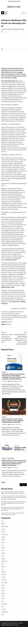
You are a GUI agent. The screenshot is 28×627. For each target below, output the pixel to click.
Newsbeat (3, 572)
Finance (3, 542)
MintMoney (15, 623)
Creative (3, 529)
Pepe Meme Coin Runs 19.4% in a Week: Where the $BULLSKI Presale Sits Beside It (12, 513)
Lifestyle (3, 558)
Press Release (10, 458)
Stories (2, 598)
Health (2, 550)
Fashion (3, 539)
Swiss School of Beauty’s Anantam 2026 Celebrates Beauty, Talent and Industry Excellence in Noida (12, 492)
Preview (3, 585)
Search (3, 482)
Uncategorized (4, 612)
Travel (2, 606)
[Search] (25, 13)
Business (9, 322)
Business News (4, 526)
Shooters (3, 593)
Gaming (3, 548)
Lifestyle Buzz (4, 561)
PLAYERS (3, 577)
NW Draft (3, 574)
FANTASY (3, 537)
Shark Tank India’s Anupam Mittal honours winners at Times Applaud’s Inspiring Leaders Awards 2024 (13, 420)
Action (2, 521)
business (8, 324)
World (2, 614)
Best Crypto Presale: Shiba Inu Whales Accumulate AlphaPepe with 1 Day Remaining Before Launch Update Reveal (12, 509)
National (3, 566)
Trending (3, 609)
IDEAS (2, 555)
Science (3, 590)
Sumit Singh (20, 29)
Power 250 (3, 580)
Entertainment (4, 534)
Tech (2, 601)
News (2, 569)
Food (2, 545)
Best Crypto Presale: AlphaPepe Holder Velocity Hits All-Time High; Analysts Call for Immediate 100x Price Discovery (14, 503)
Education (3, 531)
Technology (4, 604)
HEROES (3, 553)
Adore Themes (14, 625)
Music (2, 564)
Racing (2, 588)
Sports (2, 596)
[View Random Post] (22, 13)
